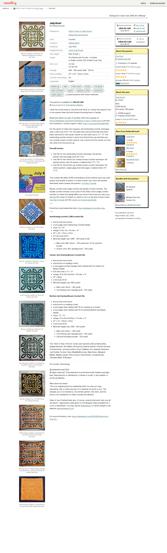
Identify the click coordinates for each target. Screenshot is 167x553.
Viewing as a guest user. (127, 16)
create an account (157, 3)
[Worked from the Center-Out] (120, 201)
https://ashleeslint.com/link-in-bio (91, 208)
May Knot (130, 148)
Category (53, 43)
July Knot (119, 56)
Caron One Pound (76, 50)
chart (65, 86)
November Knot (132, 159)
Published (54, 47)
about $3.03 (124, 31)
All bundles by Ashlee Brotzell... (128, 205)
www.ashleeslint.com (65, 408)
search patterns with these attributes (82, 94)
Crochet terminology (58, 78)
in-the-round (76, 86)
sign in (143, 3)
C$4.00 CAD (125, 28)
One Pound (120, 97)
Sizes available (56, 74)
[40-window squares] (120, 191)
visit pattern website (74, 105)
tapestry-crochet (83, 91)
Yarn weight (54, 54)
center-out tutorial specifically (84, 200)
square (70, 91)
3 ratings (136, 80)
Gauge (52, 57)
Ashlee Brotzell (58, 26)
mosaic (87, 86)
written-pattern (56, 95)
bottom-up (55, 86)
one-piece (98, 86)
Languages (54, 81)
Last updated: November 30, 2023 (128, 218)
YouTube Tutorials (89, 183)
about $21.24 (124, 44)
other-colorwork (57, 91)
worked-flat (98, 91)
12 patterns (140, 42)
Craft (52, 39)
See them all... (121, 169)
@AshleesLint (86, 406)
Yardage (53, 70)
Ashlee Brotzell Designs (78, 35)
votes (138, 67)
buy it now (56, 105)
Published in (54, 31)
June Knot (130, 136)
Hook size (54, 64)
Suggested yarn (56, 50)
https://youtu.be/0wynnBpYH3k (96, 123)
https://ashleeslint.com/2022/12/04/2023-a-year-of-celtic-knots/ (76, 121)
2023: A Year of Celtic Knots (30, 8)
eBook (141, 39)
